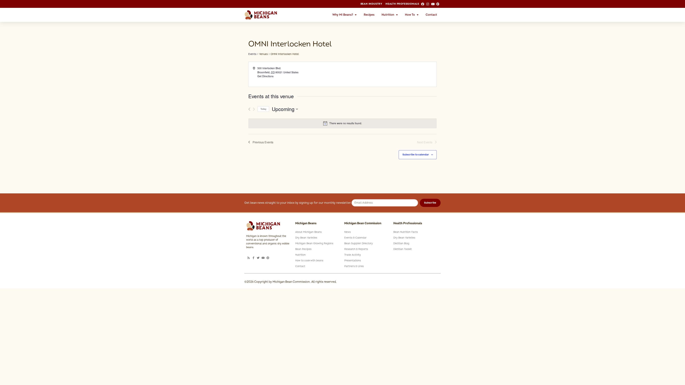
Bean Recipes (303, 249)
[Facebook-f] (253, 257)
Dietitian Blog (401, 243)
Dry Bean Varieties (306, 237)
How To (410, 15)
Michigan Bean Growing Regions (314, 243)
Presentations (352, 260)
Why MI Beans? (342, 15)
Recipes (369, 15)
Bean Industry (371, 3)
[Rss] (248, 257)
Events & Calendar (355, 237)
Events (252, 54)
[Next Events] (254, 109)
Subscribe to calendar (415, 154)
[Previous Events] (249, 109)
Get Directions (265, 76)
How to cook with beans (309, 260)
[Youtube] (263, 257)
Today (263, 108)
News (347, 231)
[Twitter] (258, 257)
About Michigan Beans (308, 231)
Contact (431, 15)
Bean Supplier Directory (358, 243)
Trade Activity (352, 254)
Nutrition (388, 15)
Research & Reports (356, 249)
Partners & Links (354, 266)
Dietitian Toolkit (402, 249)
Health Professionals (402, 3)
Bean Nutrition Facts (405, 231)
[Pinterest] (267, 257)
